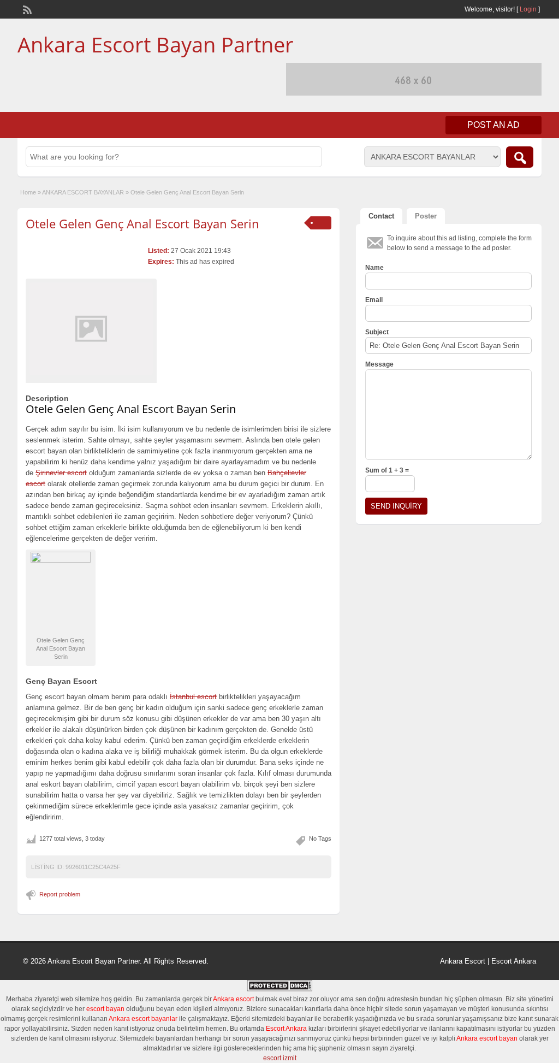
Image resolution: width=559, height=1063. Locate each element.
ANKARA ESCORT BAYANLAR (83, 192)
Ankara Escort (462, 961)
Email (374, 300)
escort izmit (279, 1058)
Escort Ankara (513, 961)
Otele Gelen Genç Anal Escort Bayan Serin (142, 223)
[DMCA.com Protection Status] (279, 989)
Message (379, 364)
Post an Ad (493, 124)
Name (374, 267)
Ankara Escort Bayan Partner (155, 44)
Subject (377, 332)
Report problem (59, 894)
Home (28, 192)
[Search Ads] (519, 157)
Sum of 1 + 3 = (387, 470)
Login (528, 9)
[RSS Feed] (26, 8)
